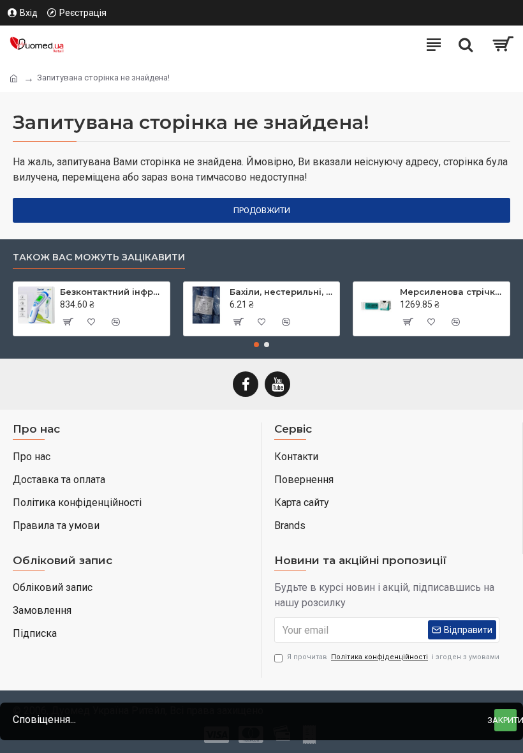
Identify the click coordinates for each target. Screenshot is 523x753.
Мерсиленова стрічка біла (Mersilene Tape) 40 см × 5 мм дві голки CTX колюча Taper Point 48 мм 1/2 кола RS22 (452, 292)
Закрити (505, 720)
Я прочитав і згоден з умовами (393, 657)
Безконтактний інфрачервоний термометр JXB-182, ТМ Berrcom (112, 292)
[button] (256, 344)
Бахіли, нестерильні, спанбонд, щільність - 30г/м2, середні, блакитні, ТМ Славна (282, 292)
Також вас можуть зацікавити (99, 257)
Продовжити (261, 210)
